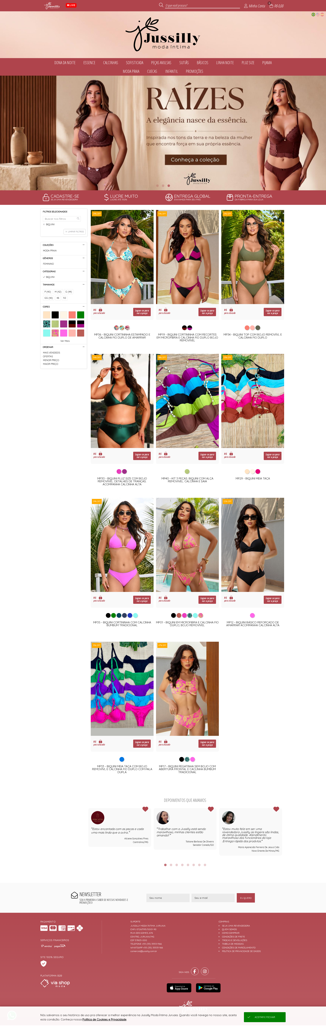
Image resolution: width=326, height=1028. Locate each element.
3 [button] (169, 185)
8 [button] (205, 865)
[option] (163, 133)
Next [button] (282, 833)
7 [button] (199, 865)
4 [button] (182, 865)
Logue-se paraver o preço (142, 312)
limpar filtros (76, 231)
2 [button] (163, 185)
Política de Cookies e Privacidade (104, 1019)
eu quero (245, 898)
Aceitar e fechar (265, 1017)
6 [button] (193, 865)
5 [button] (188, 865)
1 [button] (157, 185)
